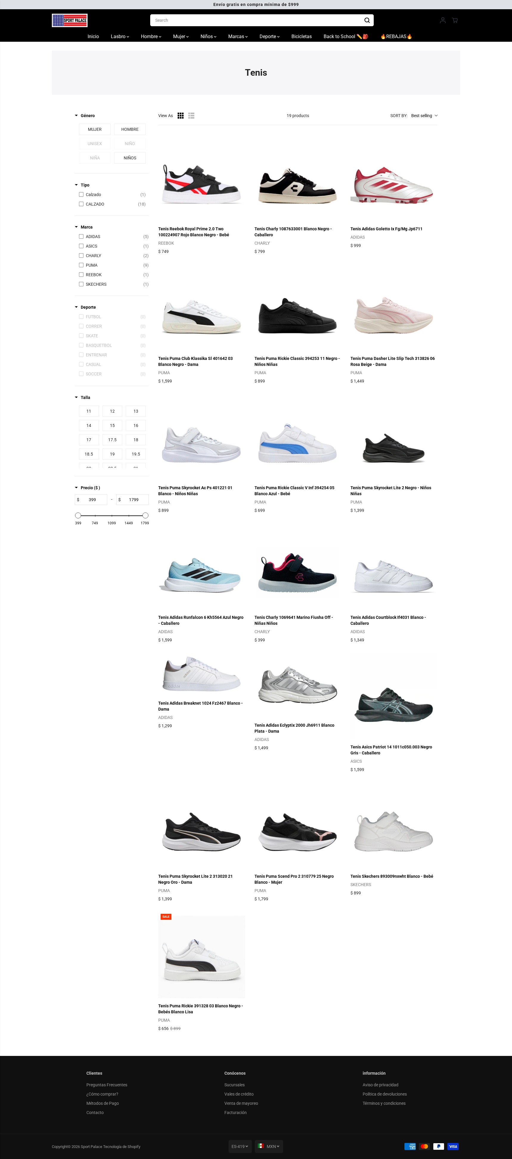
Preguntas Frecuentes (106, 1084)
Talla (85, 397)
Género (88, 115)
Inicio (93, 36)
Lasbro (119, 36)
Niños (207, 36)
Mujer (179, 36)
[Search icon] (367, 20)
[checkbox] (94, 129)
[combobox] (262, 20)
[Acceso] (442, 20)
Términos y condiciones (384, 1103)
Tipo (85, 185)
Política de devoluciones (385, 1094)
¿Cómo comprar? (102, 1094)
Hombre (150, 36)
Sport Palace (91, 1146)
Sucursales (234, 1084)
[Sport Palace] (70, 20)
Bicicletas (301, 36)
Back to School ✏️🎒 (346, 36)
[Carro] (454, 20)
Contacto (95, 1112)
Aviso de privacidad (380, 1084)
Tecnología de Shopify (121, 1146)
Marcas (236, 36)
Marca (87, 227)
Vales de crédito (239, 1094)
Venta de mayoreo (241, 1103)
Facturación (235, 1112)
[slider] (78, 515)
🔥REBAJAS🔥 (396, 36)
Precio (90, 487)
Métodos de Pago (102, 1103)
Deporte (268, 36)
